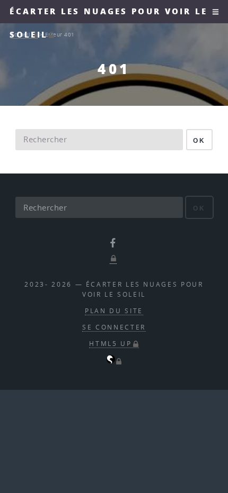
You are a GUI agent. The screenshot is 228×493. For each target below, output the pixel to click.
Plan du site (114, 311)
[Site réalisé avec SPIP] (114, 361)
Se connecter (114, 327)
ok (199, 140)
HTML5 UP (110, 344)
